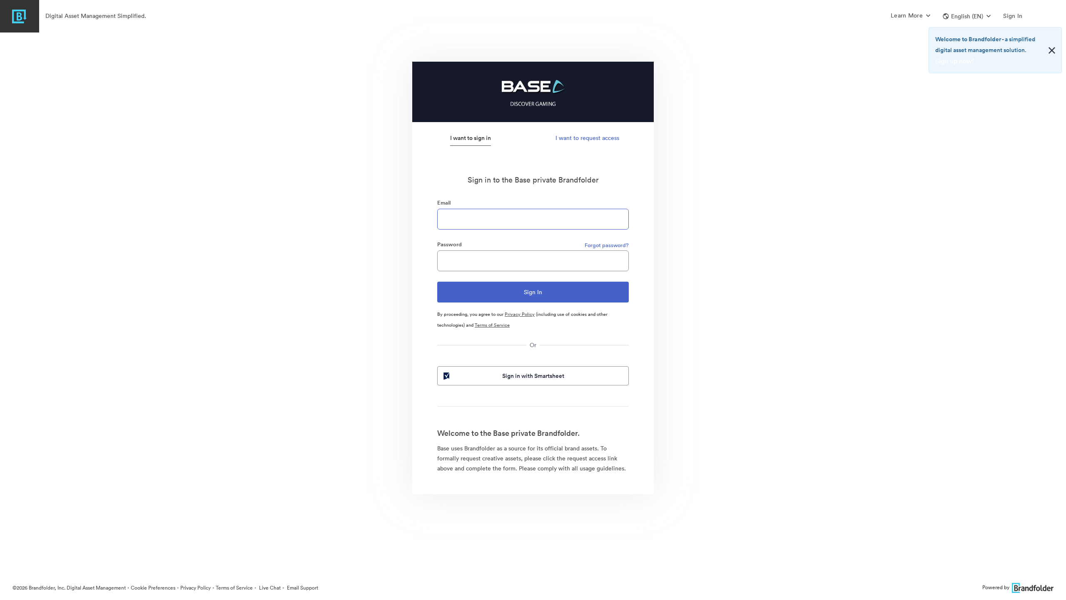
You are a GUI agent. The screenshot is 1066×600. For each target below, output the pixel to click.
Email (444, 202)
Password (449, 244)
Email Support (302, 587)
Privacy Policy (520, 314)
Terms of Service (492, 325)
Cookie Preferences (153, 587)
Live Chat (269, 587)
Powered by (995, 587)
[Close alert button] (1051, 50)
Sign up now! (954, 61)
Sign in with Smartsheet (533, 376)
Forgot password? (607, 245)
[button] (966, 16)
